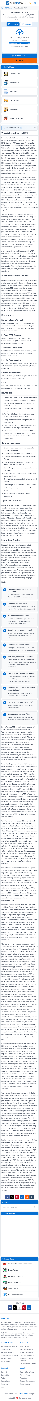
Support (4, 1372)
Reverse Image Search (9, 1346)
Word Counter (13, 1288)
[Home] (2, 8)
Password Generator (15, 1276)
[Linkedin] (22, 1197)
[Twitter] (12, 1197)
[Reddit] (27, 1197)
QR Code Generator (15, 1295)
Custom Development (27, 1381)
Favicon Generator (15, 1282)
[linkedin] (29, 1307)
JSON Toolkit (5, 1361)
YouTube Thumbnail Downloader (20, 1264)
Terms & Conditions (27, 1372)
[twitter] (15, 1307)
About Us (4, 1384)
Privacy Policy (25, 1375)
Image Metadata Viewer (9, 1355)
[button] (19, 128)
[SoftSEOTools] (16, 3)
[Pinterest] (17, 1197)
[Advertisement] (19, 1235)
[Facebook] (7, 1197)
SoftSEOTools (23, 1394)
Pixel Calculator (25, 1346)
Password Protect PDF (28, 1364)
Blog (2, 1387)
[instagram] (19, 1307)
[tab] (13, 24)
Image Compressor (26, 1352)
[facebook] (10, 1307)
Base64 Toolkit (6, 1358)
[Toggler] (2, 3)
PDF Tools (8, 8)
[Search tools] (35, 3)
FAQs (3, 1378)
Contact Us (5, 1375)
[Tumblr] (31, 1197)
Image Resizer (13, 1270)
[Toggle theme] (30, 3)
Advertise (23, 1378)
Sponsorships (25, 1384)
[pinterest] (24, 1307)
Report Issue (5, 1381)
